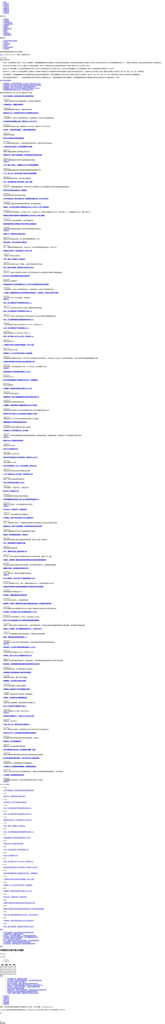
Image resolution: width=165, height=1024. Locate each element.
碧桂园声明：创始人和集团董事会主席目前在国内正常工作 (21, 397)
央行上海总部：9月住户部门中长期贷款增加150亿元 (19, 578)
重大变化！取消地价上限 (11, 491)
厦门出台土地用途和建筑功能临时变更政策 (16, 276)
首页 (4, 2)
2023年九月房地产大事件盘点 (12, 939)
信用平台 (6, 5)
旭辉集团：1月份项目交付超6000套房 (14, 681)
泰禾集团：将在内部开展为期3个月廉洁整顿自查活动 (19, 86)
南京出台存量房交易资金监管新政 (13, 138)
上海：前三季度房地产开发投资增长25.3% (16, 328)
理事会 (5, 30)
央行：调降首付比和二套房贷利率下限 (15, 551)
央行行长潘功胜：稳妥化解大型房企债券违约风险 (18, 96)
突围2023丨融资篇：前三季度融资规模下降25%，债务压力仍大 (22, 629)
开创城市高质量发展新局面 (16, 988)
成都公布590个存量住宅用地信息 (13, 440)
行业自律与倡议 (8, 24)
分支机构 (6, 49)
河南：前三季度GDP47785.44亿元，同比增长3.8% (18, 336)
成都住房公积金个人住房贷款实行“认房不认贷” (17, 250)
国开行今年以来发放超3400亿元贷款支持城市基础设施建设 (21, 620)
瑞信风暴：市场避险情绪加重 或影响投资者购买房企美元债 (21, 664)
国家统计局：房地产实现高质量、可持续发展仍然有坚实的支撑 (22, 155)
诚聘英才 (6, 997)
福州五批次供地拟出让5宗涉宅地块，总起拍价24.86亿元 (20, 457)
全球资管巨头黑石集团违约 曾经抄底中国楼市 (17, 672)
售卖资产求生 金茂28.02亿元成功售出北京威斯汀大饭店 (20, 413)
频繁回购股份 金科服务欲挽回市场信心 (15, 422)
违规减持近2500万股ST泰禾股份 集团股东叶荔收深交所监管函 (22, 85)
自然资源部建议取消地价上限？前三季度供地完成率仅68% (21, 499)
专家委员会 (6, 33)
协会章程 (6, 25)
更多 (8, 784)
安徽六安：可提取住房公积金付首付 (14, 234)
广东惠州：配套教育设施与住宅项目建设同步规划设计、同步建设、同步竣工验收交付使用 (30, 292)
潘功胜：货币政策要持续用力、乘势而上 (15, 534)
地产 (1, 80)
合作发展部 (6, 44)
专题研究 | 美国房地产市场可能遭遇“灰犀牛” (17, 689)
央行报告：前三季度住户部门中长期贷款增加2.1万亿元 (20, 612)
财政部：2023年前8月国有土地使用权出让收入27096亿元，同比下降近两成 (26, 207)
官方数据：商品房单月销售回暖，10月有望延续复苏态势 (20, 937)
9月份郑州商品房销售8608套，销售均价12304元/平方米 (20, 121)
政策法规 (6, 10)
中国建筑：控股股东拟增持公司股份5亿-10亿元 (17, 388)
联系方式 (6, 1001)
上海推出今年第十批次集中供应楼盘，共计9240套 (18, 345)
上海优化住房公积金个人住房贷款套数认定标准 (17, 146)
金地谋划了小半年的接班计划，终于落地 (15, 430)
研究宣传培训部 (8, 47)
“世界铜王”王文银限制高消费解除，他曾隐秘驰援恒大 (19, 766)
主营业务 (6, 999)
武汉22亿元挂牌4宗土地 (10, 449)
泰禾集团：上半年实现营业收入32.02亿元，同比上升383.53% (21, 83)
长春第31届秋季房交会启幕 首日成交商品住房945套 (19, 361)
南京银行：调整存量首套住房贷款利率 (15, 595)
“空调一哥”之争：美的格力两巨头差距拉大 (16, 724)
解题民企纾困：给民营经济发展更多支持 (15, 568)
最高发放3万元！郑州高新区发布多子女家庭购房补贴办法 (20, 113)
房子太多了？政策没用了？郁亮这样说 (15, 509)
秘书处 (5, 32)
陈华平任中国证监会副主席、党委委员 (15, 190)
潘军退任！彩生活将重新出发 (12, 741)
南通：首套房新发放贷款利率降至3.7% (15, 637)
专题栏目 (6, 11)
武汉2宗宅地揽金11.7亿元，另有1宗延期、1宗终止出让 (20, 466)
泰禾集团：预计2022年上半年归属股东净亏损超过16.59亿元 (21, 88)
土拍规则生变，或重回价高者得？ (13, 104)
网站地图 (6, 1004)
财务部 (5, 45)
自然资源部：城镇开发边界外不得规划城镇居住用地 (19, 943)
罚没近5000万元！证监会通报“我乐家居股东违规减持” (19, 733)
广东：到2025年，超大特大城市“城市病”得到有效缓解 (19, 173)
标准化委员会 (7, 35)
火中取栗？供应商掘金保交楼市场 (13, 775)
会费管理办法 (7, 28)
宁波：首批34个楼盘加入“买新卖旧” (14, 259)
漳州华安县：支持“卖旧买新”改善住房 (15, 242)
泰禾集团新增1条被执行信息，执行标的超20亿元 (18, 89)
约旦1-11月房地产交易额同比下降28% (15, 706)
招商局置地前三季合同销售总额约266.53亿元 (17, 371)
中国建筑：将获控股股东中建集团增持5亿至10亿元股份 (20, 405)
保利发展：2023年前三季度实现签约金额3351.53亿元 (19, 647)
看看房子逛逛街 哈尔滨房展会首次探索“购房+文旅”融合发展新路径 (23, 909)
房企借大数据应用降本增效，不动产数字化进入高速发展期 (21, 758)
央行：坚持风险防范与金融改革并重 (14, 543)
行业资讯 (6, 7)
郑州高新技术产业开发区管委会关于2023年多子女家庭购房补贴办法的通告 (26, 284)
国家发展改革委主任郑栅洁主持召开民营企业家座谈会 (19, 224)
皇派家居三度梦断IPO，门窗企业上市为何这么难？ (19, 716)
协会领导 (6, 20)
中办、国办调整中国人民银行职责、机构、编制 (17, 182)
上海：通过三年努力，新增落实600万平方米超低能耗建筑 (20, 165)
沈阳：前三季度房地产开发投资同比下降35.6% (17, 311)
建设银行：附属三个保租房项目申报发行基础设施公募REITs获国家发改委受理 (27, 603)
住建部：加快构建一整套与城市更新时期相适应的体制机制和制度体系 (24, 560)
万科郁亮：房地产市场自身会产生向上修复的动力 (18, 518)
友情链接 (6, 1002)
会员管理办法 (7, 22)
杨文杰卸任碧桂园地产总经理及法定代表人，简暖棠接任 (20, 380)
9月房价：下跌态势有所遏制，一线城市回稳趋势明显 (19, 130)
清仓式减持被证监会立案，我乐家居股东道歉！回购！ (19, 749)
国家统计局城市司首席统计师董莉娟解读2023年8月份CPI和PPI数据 (24, 215)
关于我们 (6, 996)
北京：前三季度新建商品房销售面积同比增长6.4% (18, 319)
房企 (4, 80)
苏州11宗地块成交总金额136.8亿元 (13, 482)
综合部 (5, 42)
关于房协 (6, 13)
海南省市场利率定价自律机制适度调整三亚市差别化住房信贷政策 (23, 586)
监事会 (5, 27)
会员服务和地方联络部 (10, 41)
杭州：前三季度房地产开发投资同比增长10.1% (17, 303)
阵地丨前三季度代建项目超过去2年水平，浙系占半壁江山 (20, 915)
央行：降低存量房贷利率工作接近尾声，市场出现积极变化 (21, 940)
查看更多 (6, 161)
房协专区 (6, 3)
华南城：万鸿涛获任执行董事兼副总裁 (15, 697)
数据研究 (6, 8)
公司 (1, 54)
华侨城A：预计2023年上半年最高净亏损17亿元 (17, 655)
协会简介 (6, 19)
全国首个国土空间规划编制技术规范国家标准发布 (23, 991)
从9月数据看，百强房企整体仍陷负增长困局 (16, 942)
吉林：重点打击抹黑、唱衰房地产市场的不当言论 (18, 267)
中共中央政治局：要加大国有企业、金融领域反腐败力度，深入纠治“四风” (26, 198)
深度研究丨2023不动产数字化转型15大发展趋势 (17, 353)
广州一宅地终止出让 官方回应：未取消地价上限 (18, 474)
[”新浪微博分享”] (1, 58)
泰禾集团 (8, 80)
